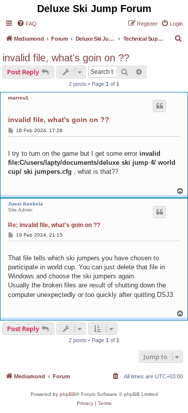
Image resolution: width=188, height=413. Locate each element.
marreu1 (18, 97)
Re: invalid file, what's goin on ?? (54, 225)
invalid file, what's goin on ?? (66, 57)
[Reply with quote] (159, 106)
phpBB (68, 394)
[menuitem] (27, 24)
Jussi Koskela (25, 203)
